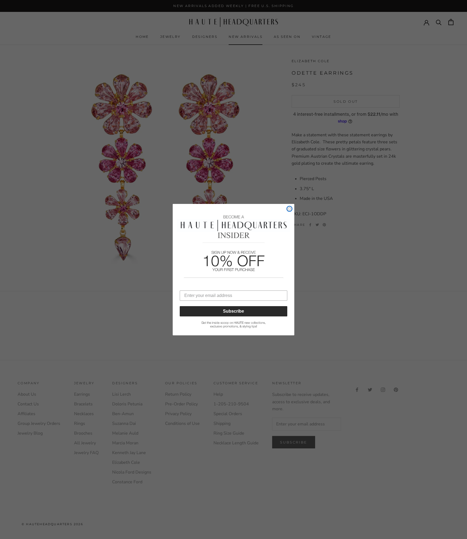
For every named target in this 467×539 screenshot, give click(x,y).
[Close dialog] (289, 208)
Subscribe (233, 311)
